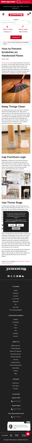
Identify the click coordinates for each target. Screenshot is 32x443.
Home (4, 42)
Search (16, 19)
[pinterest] (17, 276)
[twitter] (11, 276)
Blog (8, 261)
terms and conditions (10, 221)
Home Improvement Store (16, 413)
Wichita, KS (7, 32)
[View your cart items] (28, 15)
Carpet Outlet (16, 398)
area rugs (25, 207)
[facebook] (8, 276)
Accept (12, 225)
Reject (20, 225)
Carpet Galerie (16, 405)
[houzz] (23, 276)
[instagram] (14, 276)
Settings (16, 228)
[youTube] (20, 276)
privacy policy (18, 220)
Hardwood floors (6, 62)
